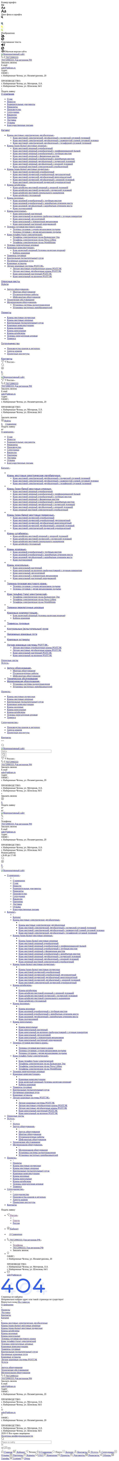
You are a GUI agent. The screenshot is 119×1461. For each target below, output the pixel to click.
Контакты (6, 358)
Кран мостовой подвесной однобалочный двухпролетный (41, 174)
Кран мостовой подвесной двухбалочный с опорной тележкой (43, 179)
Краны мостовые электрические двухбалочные (30, 135)
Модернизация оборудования (22, 302)
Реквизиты (12, 107)
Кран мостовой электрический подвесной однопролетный (42, 182)
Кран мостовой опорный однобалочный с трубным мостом (42, 153)
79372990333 (12, 57)
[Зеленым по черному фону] (2, 30)
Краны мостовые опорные (20, 320)
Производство (14, 109)
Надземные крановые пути (20, 260)
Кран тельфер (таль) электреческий (24, 234)
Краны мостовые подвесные (21, 317)
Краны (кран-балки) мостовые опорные (27, 145)
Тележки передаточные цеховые (23, 245)
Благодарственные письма (20, 125)
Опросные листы (10, 281)
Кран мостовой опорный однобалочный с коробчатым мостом (43, 158)
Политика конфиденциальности (17, 1436)
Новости (11, 101)
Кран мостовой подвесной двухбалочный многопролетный (42, 177)
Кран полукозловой (22, 208)
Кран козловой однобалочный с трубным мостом (37, 200)
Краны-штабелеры (16, 185)
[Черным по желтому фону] (2, 27)
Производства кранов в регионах (23, 348)
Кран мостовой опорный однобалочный (33, 148)
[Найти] (3, 755)
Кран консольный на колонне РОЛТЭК (32, 276)
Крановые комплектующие (20, 247)
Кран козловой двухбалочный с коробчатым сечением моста (42, 206)
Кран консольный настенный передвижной (34, 224)
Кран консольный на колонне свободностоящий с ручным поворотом (47, 216)
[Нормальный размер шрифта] (3, 8)
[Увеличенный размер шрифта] (3, 12)
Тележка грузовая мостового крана (24, 226)
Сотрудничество (10, 343)
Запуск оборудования (18, 289)
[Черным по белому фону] (2, 17)
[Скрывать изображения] (2, 39)
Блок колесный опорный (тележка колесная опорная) (39, 250)
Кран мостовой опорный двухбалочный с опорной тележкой (43, 164)
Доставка (11, 120)
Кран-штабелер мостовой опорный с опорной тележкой (40, 187)
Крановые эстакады (17, 263)
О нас (10, 99)
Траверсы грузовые (16, 255)
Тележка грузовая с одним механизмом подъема (36, 229)
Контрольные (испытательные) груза (25, 258)
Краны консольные (17, 211)
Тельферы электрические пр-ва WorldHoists (34, 242)
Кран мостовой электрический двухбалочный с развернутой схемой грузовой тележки (56, 140)
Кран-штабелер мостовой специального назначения (38, 192)
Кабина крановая (21, 253)
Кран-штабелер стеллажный (27, 195)
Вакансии (12, 114)
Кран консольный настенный (27, 213)
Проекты (6, 312)
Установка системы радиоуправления (31, 305)
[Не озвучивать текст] (2, 49)
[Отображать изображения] (2, 36)
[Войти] (2, 368)
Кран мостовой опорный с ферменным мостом (36, 156)
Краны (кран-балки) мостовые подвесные (28, 169)
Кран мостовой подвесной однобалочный (33, 172)
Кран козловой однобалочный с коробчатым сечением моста (43, 203)
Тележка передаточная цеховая (22, 336)
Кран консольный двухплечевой (29, 219)
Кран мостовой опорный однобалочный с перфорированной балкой (46, 151)
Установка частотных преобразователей (32, 307)
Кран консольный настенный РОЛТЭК (32, 274)
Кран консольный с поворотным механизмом (35, 221)
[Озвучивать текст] (3, 45)
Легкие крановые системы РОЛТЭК (25, 266)
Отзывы (11, 122)
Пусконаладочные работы (25, 294)
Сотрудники (13, 112)
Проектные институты (18, 353)
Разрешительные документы (21, 104)
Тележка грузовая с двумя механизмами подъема (37, 232)
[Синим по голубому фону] (2, 24)
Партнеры (12, 117)
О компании (7, 94)
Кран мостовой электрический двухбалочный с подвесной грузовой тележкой (51, 138)
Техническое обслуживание (20, 299)
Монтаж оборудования (24, 292)
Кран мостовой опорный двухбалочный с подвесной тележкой (44, 161)
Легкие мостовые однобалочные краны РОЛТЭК (37, 268)
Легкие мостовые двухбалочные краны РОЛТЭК (37, 271)
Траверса (11, 338)
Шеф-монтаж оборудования (26, 297)
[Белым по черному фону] (2, 21)
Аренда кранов (14, 351)
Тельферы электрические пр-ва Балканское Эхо (36, 237)
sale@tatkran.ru (8, 68)
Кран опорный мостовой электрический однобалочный (40, 166)
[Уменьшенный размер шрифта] (2, 5)
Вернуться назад (9, 1302)
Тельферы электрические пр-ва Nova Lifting (34, 240)
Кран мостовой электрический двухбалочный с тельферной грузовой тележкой (52, 143)
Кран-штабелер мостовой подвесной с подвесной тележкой (42, 190)
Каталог (5, 130)
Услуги (4, 284)
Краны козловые (15, 198)
